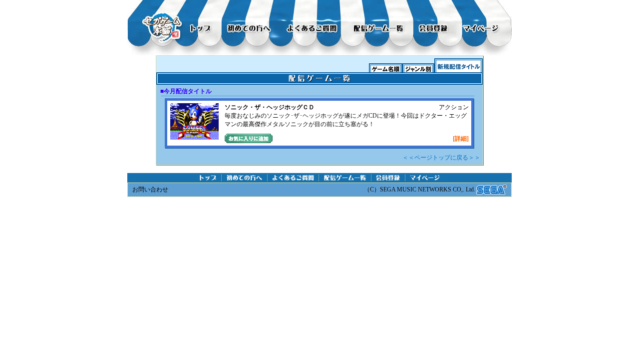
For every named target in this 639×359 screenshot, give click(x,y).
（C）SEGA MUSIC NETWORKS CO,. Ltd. (419, 189)
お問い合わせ (150, 189)
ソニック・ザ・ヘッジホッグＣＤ (270, 107)
